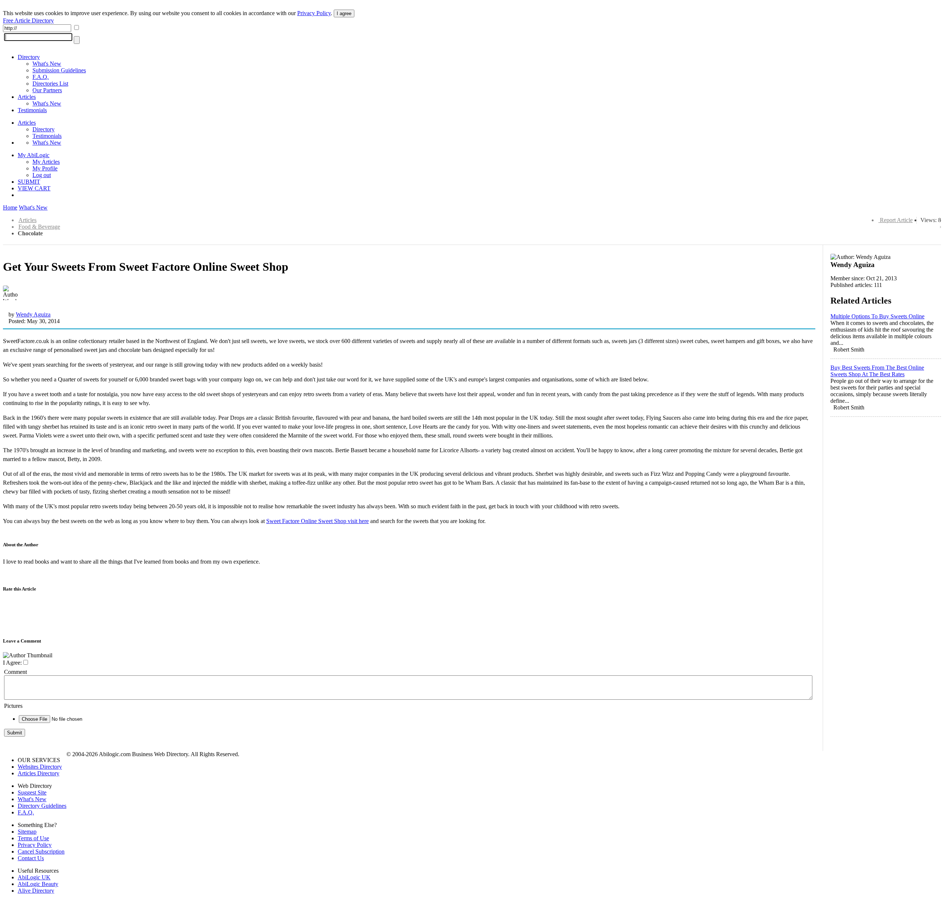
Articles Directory (38, 773)
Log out (41, 175)
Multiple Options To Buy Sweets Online (877, 316)
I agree (344, 13)
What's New (46, 63)
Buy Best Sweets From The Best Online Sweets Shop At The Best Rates (877, 370)
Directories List (50, 83)
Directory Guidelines (42, 806)
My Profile (45, 168)
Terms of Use (33, 838)
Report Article (896, 220)
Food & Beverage (39, 227)
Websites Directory (40, 767)
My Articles (46, 162)
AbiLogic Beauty (38, 884)
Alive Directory (36, 890)
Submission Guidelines (59, 70)
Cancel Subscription (41, 851)
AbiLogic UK (34, 877)
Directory (29, 57)
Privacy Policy (314, 13)
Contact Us (31, 858)
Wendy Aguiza (33, 314)
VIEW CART (34, 188)
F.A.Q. (40, 77)
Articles (27, 97)
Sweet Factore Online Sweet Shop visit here (317, 521)
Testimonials (32, 110)
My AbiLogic (33, 155)
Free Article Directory (28, 20)
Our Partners (47, 90)
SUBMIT (29, 182)
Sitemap (27, 831)
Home (10, 207)
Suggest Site (32, 792)
